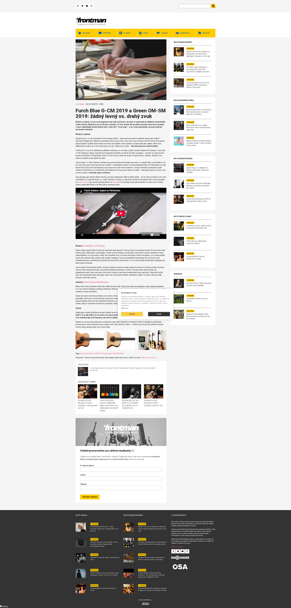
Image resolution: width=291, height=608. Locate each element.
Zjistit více (124, 308)
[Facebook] (78, 6)
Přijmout (132, 314)
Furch (82, 353)
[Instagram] (91, 6)
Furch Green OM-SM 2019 (96, 282)
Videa (145, 33)
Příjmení (83, 484)
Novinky (86, 33)
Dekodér (115, 182)
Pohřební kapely (134, 368)
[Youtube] (87, 6)
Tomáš (115, 368)
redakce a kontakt (177, 547)
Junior (164, 33)
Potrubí (145, 368)
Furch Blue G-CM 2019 (94, 246)
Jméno (83, 475)
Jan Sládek (80, 104)
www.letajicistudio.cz (98, 368)
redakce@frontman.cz (148, 358)
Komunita (185, 33)
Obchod (206, 33)
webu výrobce (83, 182)
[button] (90, 340)
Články (126, 33)
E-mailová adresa (87, 465)
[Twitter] (82, 6)
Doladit (159, 314)
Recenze (107, 33)
